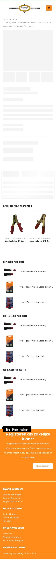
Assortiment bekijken (13, 540)
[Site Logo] (24, 8)
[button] (49, 8)
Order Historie (10, 514)
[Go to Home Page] (4, 19)
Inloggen (7, 520)
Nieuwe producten (12, 537)
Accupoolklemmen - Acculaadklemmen (19, 238)
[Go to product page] (15, 224)
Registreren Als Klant (13, 501)
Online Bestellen (11, 517)
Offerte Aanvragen (12, 494)
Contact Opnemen (12, 498)
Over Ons (7, 533)
